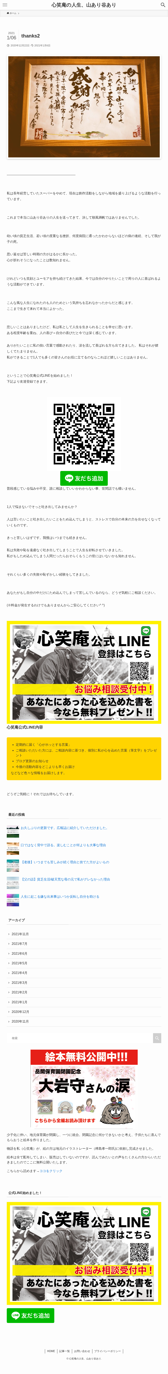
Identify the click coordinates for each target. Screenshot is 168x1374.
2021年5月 (19, 963)
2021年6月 (19, 953)
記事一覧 (64, 1351)
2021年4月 (19, 973)
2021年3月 (19, 982)
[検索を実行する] (157, 1038)
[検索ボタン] (163, 5)
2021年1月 (19, 1002)
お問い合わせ (82, 1351)
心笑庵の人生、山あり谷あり (84, 4)
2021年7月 (19, 943)
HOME (51, 1351)
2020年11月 (20, 1021)
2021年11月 (20, 934)
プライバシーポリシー (107, 1351)
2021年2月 (19, 992)
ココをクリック (51, 1171)
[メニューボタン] (5, 5)
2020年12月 (20, 1012)
